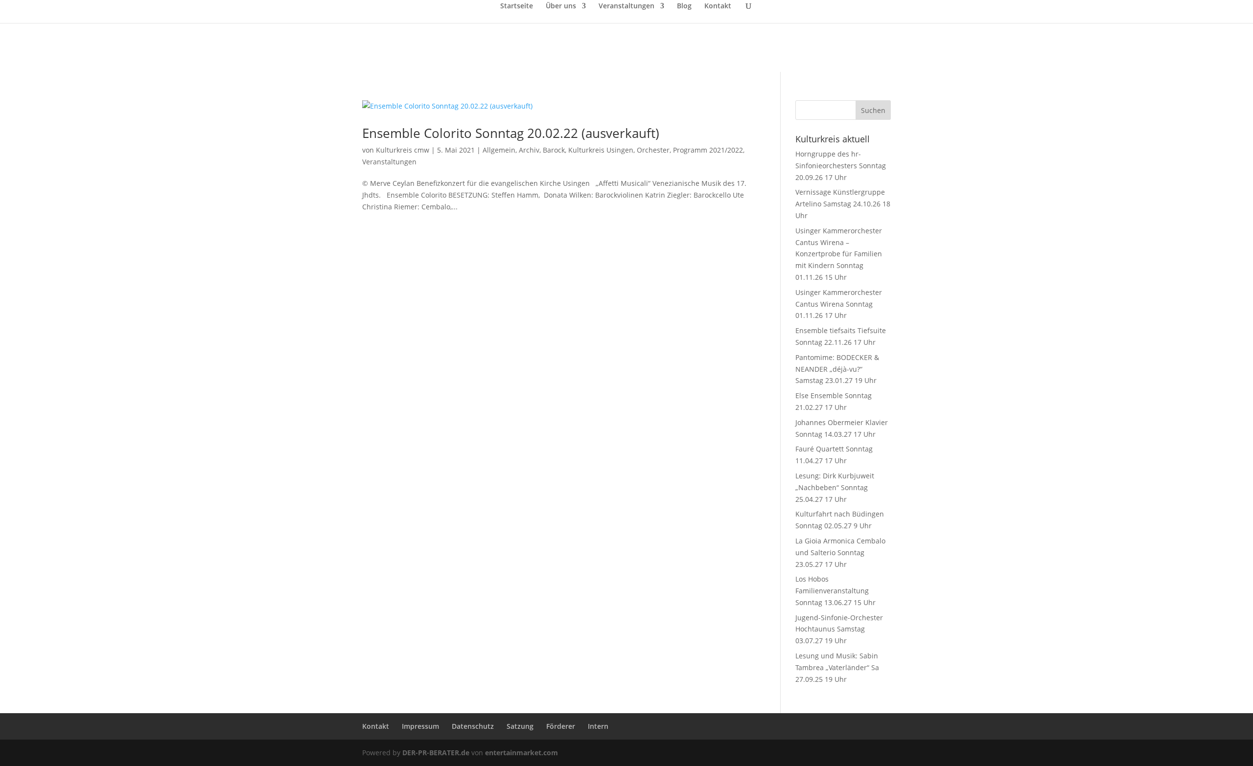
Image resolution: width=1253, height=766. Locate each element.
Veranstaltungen (626, 6)
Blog (684, 6)
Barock (554, 150)
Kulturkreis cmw (402, 150)
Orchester (653, 150)
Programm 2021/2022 (708, 150)
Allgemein (499, 150)
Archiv (529, 150)
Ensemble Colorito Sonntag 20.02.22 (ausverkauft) (510, 133)
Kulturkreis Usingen (600, 150)
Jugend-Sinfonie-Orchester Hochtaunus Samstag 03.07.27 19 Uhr (839, 629)
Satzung (520, 726)
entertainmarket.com (521, 752)
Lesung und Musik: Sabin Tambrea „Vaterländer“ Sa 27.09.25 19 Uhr (837, 667)
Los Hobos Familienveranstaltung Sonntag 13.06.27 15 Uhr (835, 590)
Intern (598, 726)
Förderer (560, 726)
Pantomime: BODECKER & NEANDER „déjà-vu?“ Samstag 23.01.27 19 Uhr (837, 369)
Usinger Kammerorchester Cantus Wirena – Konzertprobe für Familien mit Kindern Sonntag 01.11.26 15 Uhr (838, 254)
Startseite (516, 6)
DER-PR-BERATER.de (435, 752)
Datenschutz (473, 726)
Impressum (420, 726)
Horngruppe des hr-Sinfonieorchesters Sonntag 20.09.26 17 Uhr (840, 165)
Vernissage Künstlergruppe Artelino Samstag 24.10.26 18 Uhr (842, 203)
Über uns (561, 6)
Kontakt (717, 6)
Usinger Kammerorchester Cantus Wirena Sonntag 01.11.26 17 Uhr (838, 304)
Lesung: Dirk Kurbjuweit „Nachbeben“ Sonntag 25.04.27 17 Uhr (834, 487)
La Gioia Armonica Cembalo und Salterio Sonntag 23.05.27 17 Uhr (840, 552)
